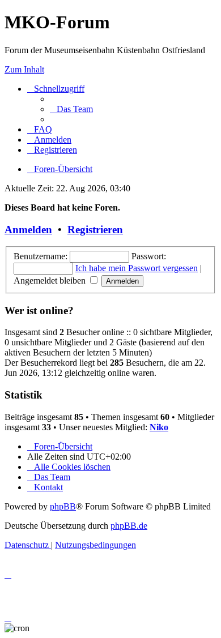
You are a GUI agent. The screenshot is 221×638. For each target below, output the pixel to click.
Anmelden (28, 229)
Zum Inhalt (24, 69)
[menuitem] (71, 109)
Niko (159, 427)
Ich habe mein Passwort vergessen (136, 268)
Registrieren (95, 229)
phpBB (63, 506)
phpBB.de (128, 525)
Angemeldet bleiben (51, 280)
